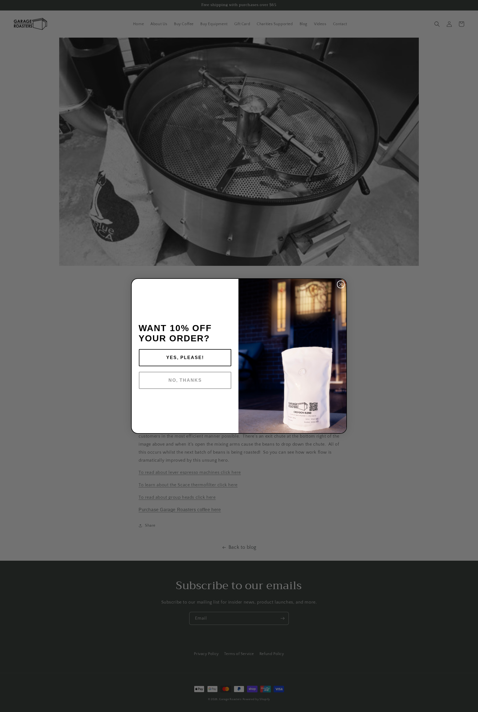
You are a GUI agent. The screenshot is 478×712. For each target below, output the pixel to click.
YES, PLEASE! (185, 357)
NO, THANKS (185, 380)
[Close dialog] (340, 284)
